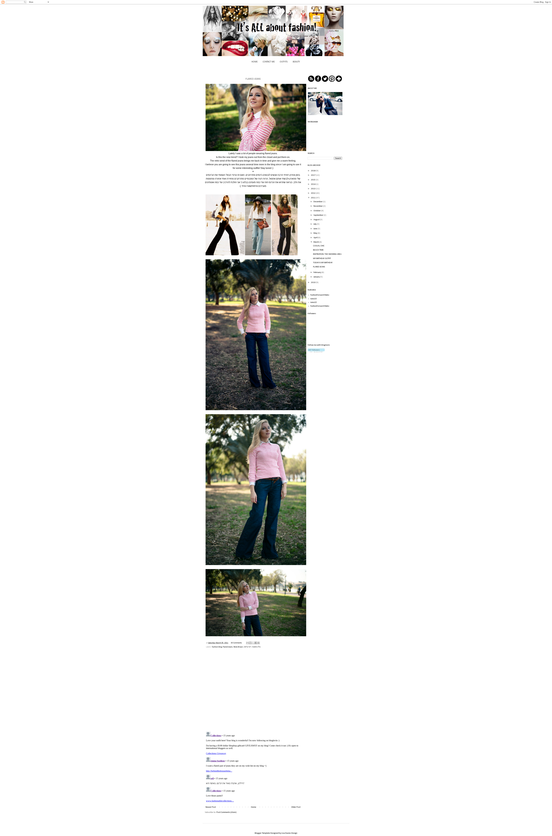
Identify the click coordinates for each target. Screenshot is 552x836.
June (316, 229)
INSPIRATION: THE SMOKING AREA (327, 254)
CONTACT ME (269, 62)
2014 (313, 184)
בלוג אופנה (256, 647)
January (317, 277)
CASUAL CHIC (318, 246)
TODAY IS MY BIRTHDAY (322, 263)
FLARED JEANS (319, 267)
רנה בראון (247, 647)
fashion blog (217, 647)
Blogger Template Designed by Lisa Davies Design (276, 833)
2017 (313, 175)
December (318, 202)
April (316, 238)
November (318, 206)
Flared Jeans (228, 647)
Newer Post (211, 807)
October (317, 211)
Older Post (295, 807)
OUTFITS (284, 62)
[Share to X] (253, 642)
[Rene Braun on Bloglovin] (316, 352)
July (315, 224)
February (318, 272)
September (319, 215)
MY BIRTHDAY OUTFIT (322, 258)
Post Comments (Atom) (226, 812)
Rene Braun (238, 647)
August (317, 220)
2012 (313, 193)
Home (253, 807)
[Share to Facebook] (255, 642)
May (316, 233)
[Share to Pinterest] (258, 642)
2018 (313, 171)
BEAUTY (296, 62)
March (316, 242)
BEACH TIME (318, 250)
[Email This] (247, 642)
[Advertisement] (329, 376)
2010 (313, 282)
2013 (313, 189)
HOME (254, 62)
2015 (313, 180)
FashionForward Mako (319, 295)
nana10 (313, 299)
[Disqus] (253, 692)
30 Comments (236, 643)
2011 (313, 198)
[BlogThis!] (250, 642)
